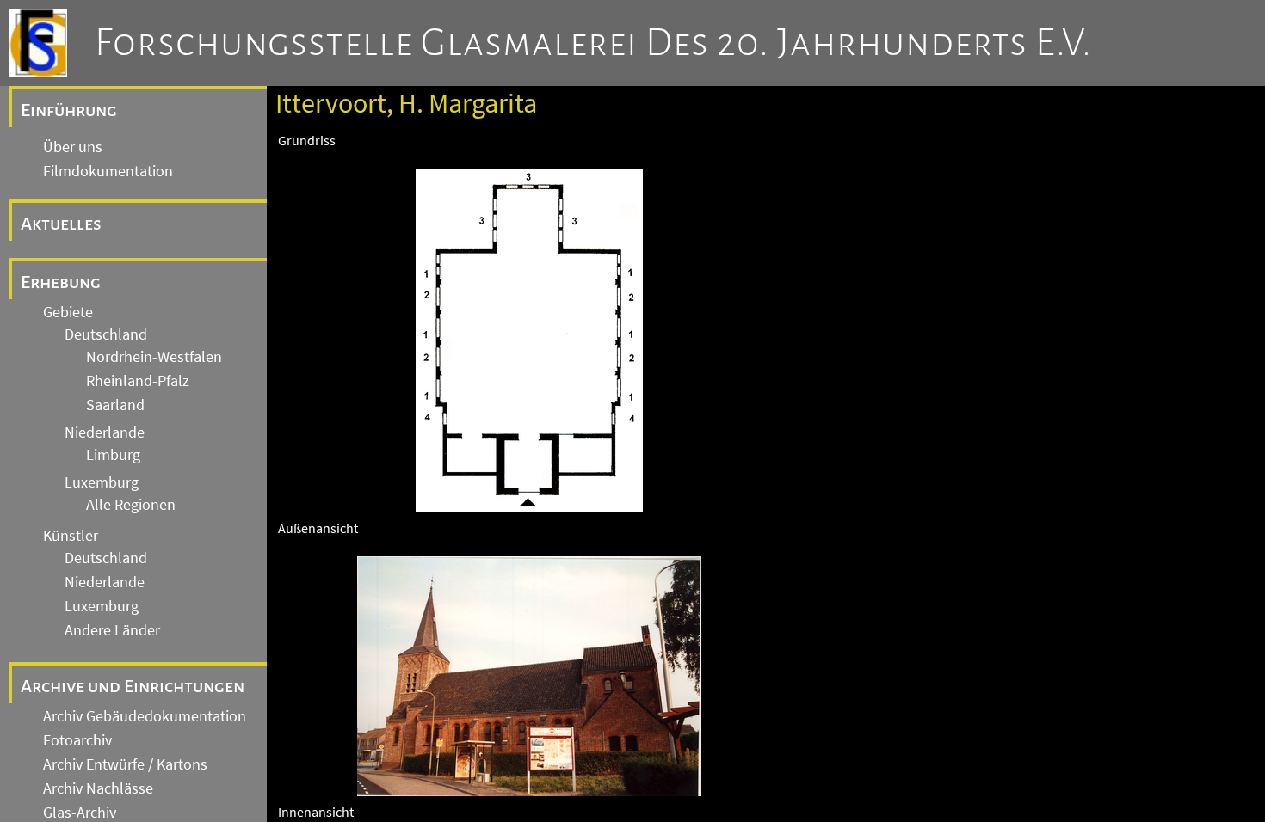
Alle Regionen (131, 504)
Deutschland (106, 334)
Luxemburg (102, 482)
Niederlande (105, 432)
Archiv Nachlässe (98, 788)
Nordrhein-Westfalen (154, 356)
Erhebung (61, 282)
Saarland (115, 405)
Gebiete (68, 312)
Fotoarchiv (77, 740)
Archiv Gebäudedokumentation (144, 716)
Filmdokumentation (108, 171)
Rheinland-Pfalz (137, 380)
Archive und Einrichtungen (132, 686)
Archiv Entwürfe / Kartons (125, 764)
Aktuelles (61, 223)
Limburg (113, 454)
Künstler (70, 535)
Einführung (69, 110)
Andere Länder (112, 630)
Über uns (72, 147)
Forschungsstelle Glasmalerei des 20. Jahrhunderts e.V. (593, 43)
